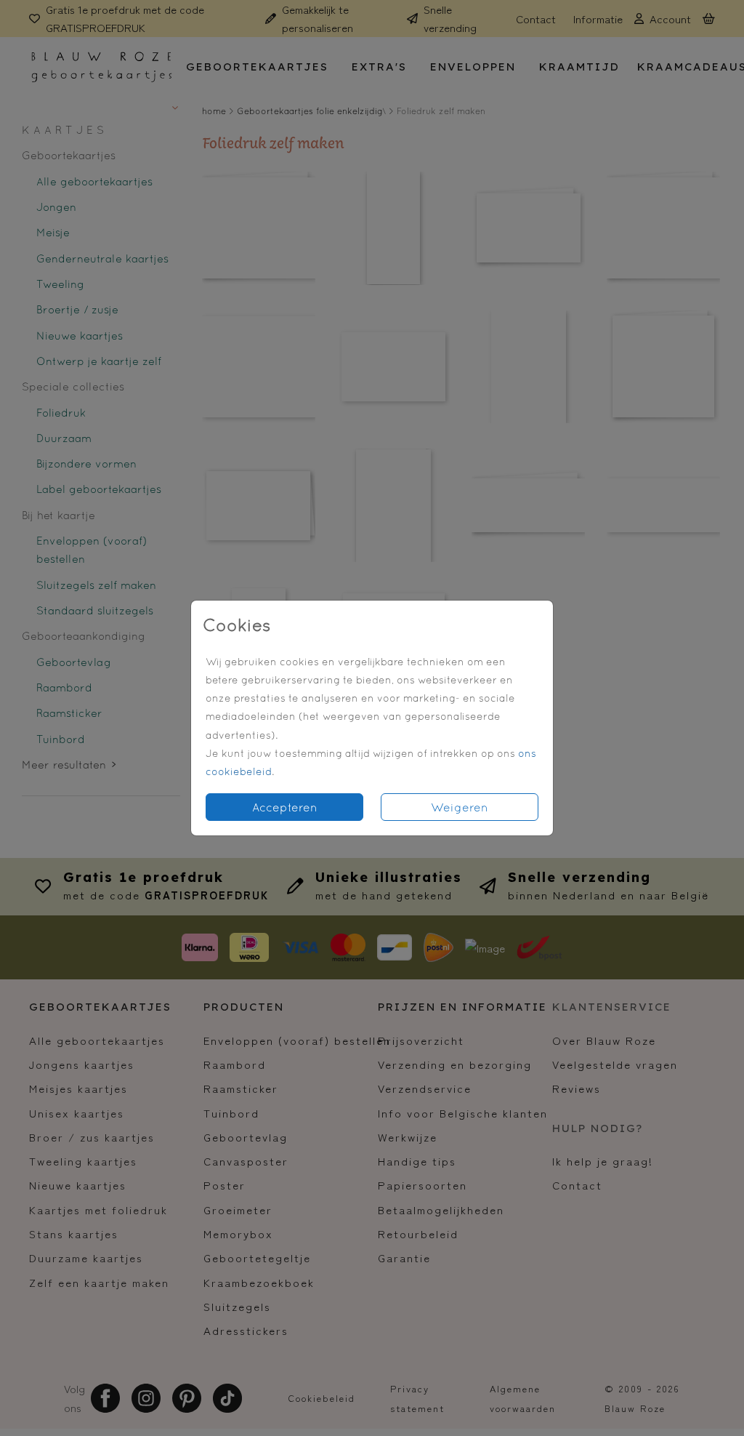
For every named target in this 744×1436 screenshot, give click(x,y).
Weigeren (459, 807)
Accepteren (285, 807)
